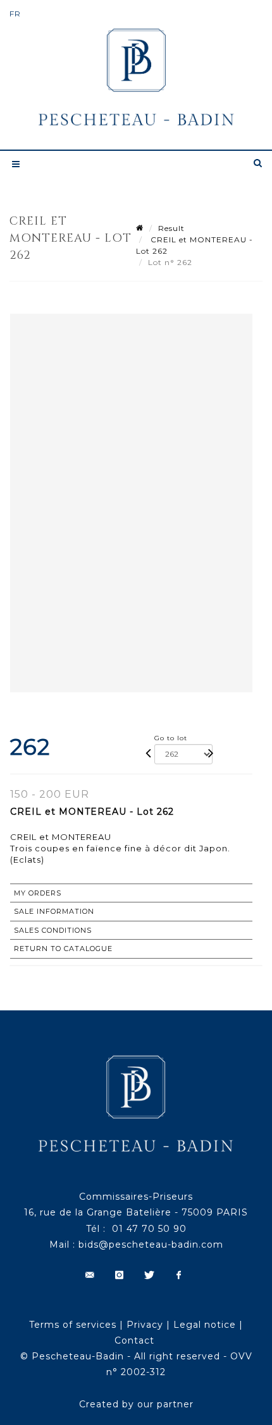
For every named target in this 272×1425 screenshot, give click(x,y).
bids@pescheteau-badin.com (150, 1244)
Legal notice (204, 1324)
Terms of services (72, 1324)
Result (171, 228)
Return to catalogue (63, 948)
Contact (134, 1340)
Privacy (145, 1324)
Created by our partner (136, 1404)
